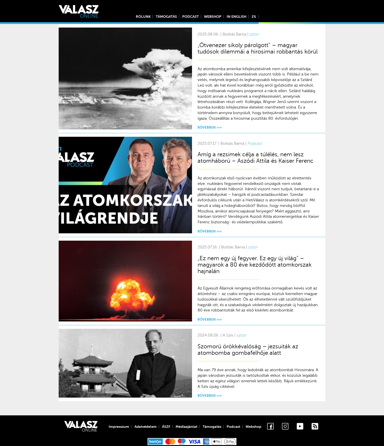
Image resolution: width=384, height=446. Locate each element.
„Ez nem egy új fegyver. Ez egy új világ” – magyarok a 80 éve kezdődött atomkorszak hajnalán (255, 264)
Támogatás (166, 17)
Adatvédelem (145, 427)
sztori (254, 34)
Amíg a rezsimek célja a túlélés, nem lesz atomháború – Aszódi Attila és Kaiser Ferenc (255, 157)
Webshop (212, 17)
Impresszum (119, 427)
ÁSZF (166, 427)
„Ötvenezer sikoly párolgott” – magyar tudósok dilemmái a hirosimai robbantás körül (258, 48)
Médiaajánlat (186, 427)
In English (236, 17)
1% (254, 17)
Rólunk (143, 17)
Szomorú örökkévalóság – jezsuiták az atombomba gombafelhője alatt (248, 349)
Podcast (190, 17)
